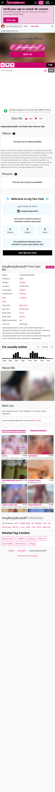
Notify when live (27, 47)
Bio (26, 26)
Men (4, 297)
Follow (7, 66)
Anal (33, 527)
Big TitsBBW (7, 543)
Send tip (27, 54)
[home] (15, 3)
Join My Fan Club (27, 252)
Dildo (28, 527)
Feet (45, 523)
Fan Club (34, 26)
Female (22, 282)
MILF (16, 523)
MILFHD (42, 538)
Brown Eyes (24, 309)
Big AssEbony (8, 538)
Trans (4, 301)
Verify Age (10, 20)
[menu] (2, 3)
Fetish (39, 527)
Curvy (21, 313)
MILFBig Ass (21, 543)
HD (32, 523)
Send (51, 70)
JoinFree (41, 3)
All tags (32, 543)
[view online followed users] (35, 2)
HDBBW (20, 538)
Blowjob (38, 523)
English (22, 290)
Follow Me (50, 267)
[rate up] (26, 118)
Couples (22, 297)
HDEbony (31, 538)
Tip (50, 65)
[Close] (52, 26)
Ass (49, 523)
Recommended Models (14, 430)
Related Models (38, 430)
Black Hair (23, 305)
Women (22, 293)
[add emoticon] (45, 70)
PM (12, 66)
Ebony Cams (36, 420)
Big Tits (22, 316)
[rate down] (36, 118)
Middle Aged (25, 523)
